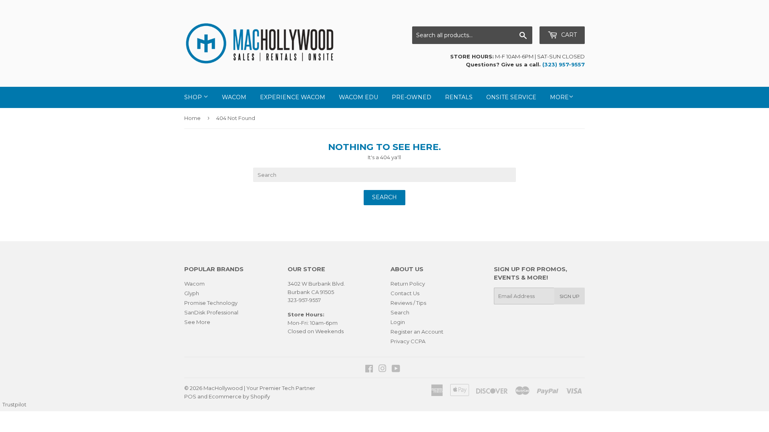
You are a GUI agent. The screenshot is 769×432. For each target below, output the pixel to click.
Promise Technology (211, 303)
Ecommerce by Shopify (239, 396)
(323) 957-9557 (563, 64)
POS (190, 396)
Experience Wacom (292, 97)
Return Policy (408, 283)
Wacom (234, 97)
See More (197, 322)
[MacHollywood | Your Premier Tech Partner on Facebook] (369, 369)
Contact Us (405, 293)
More (559, 97)
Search (400, 312)
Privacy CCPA (408, 341)
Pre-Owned (411, 97)
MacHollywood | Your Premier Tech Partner (259, 388)
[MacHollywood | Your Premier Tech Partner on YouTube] (396, 369)
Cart (568, 34)
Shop (193, 97)
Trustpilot (14, 404)
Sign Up (570, 296)
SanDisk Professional (211, 312)
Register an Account (417, 331)
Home (192, 118)
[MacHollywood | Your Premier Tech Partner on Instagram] (382, 369)
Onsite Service (511, 97)
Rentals (459, 97)
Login (398, 322)
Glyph (191, 293)
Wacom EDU (358, 97)
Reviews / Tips (408, 303)
